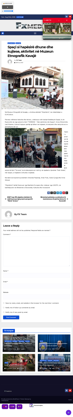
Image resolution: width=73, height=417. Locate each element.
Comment (7, 234)
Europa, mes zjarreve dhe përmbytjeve (14, 365)
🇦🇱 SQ (5, 406)
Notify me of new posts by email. (16, 312)
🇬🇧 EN (12, 406)
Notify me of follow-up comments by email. (20, 308)
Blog (41, 341)
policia (27, 341)
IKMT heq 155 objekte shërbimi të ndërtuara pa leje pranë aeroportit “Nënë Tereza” (20, 199)
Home (70, 399)
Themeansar (4, 400)
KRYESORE (21, 341)
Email (5, 282)
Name (5, 271)
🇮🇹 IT (19, 406)
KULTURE (18, 43)
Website (5, 292)
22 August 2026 (11, 349)
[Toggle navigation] (35, 33)
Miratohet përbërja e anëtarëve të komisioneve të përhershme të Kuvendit (53, 199)
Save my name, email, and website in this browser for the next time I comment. (32, 303)
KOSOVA (50, 360)
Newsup (27, 399)
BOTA (6, 362)
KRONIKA (15, 341)
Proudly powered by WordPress (10, 399)
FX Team (19, 60)
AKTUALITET (11, 43)
